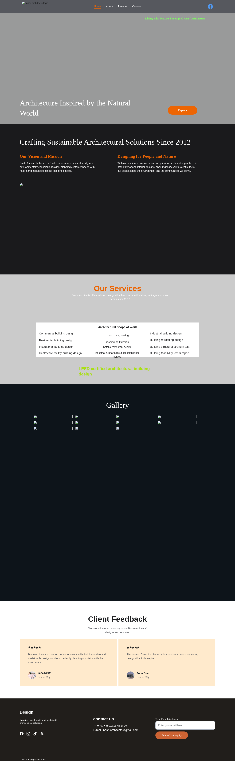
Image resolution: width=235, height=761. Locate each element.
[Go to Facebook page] (210, 6)
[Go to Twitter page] (42, 733)
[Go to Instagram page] (28, 733)
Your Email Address (166, 719)
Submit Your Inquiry (172, 735)
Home (97, 6)
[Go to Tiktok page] (35, 733)
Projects (122, 6)
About (109, 6)
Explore (182, 110)
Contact (136, 6)
